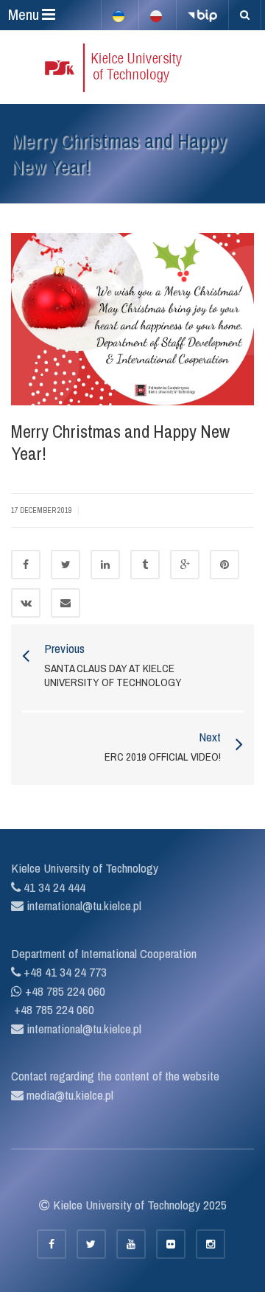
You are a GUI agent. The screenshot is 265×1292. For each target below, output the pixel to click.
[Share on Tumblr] (145, 564)
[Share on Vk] (25, 603)
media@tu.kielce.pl (68, 1094)
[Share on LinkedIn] (105, 564)
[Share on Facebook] (25, 564)
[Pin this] (224, 564)
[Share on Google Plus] (184, 564)
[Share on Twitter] (65, 564)
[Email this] (65, 603)
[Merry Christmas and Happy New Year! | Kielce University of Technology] (132, 67)
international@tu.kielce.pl (82, 905)
